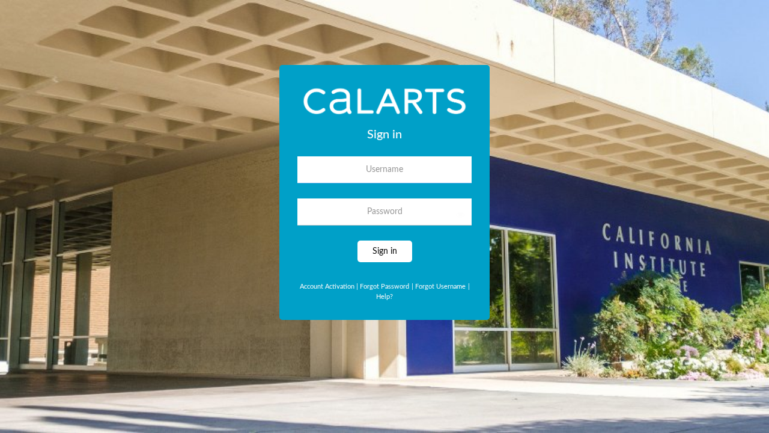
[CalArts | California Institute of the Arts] (384, 105)
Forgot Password (384, 286)
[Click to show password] (460, 214)
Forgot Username (439, 286)
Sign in (384, 251)
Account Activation (329, 286)
